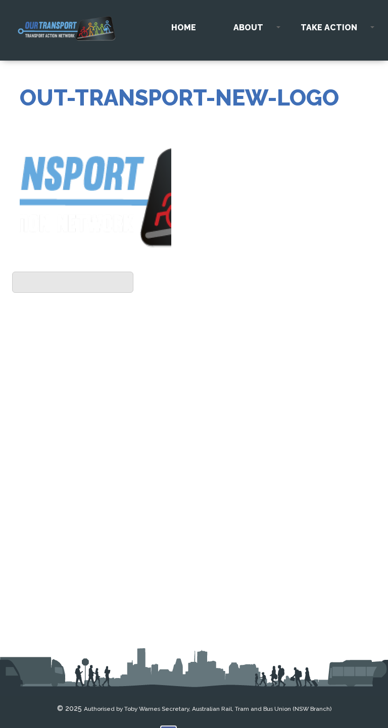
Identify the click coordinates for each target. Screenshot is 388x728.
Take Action (329, 27)
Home (183, 27)
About (248, 27)
